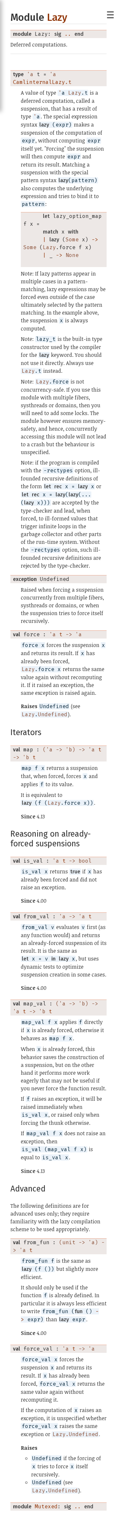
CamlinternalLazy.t (42, 82)
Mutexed (46, 1506)
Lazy (57, 17)
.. (68, 34)
